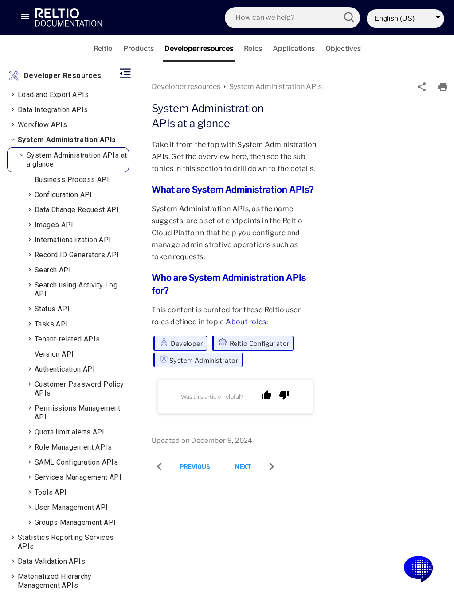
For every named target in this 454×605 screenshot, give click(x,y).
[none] (421, 86)
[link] (82, 17)
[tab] (103, 48)
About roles (246, 322)
